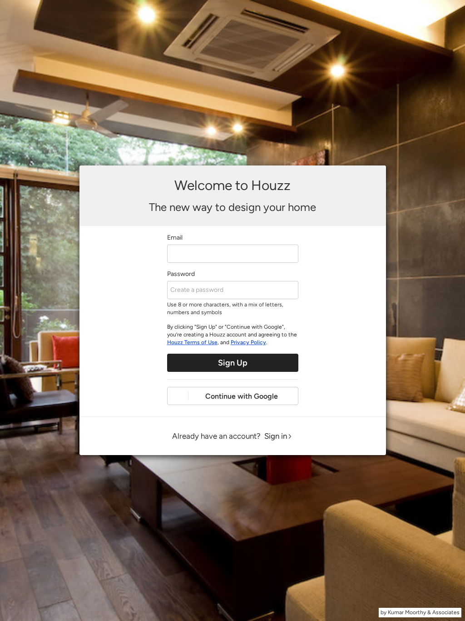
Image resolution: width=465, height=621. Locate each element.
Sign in (275, 436)
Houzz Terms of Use (192, 342)
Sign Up (232, 363)
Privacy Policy (248, 342)
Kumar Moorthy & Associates (424, 612)
